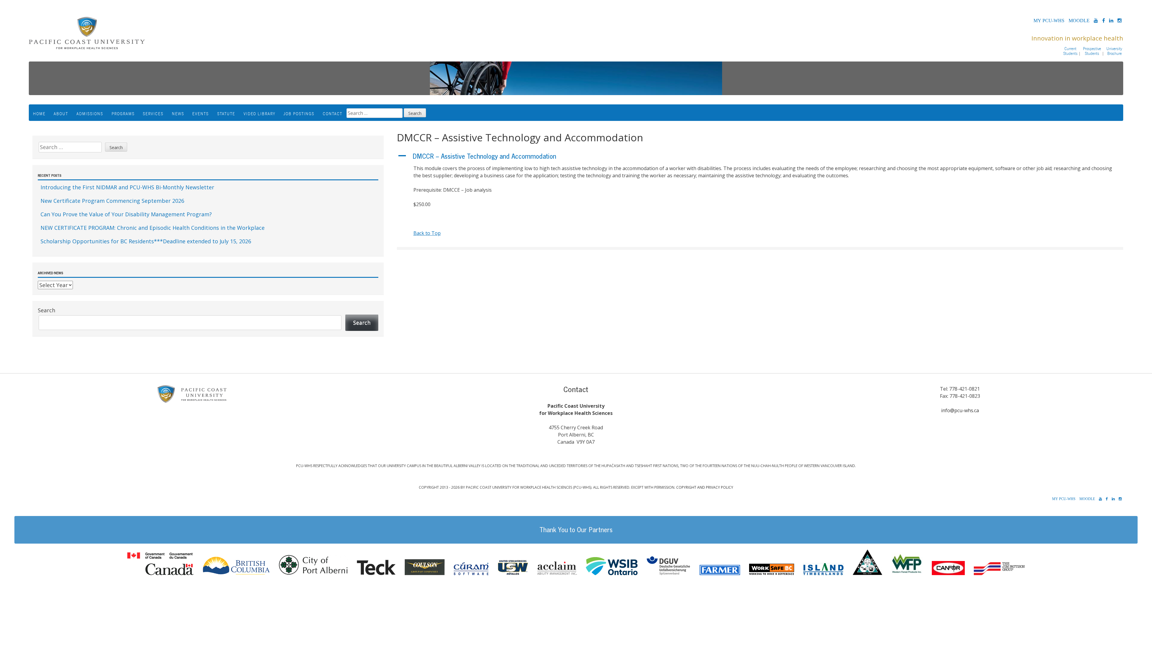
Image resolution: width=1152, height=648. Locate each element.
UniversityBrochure (1114, 51)
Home (39, 113)
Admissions (89, 113)
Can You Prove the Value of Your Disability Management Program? (126, 214)
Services (153, 113)
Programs (123, 113)
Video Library (259, 113)
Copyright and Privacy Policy (704, 487)
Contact (332, 113)
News (178, 113)
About (61, 113)
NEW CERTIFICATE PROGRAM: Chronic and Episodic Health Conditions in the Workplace (152, 227)
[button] (760, 156)
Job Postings (299, 113)
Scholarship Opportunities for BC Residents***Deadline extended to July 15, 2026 (145, 241)
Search (46, 310)
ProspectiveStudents (1092, 51)
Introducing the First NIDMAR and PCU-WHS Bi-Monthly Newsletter (127, 187)
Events (200, 113)
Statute (226, 113)
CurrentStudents (1070, 51)
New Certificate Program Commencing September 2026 (112, 200)
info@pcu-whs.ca (960, 410)
